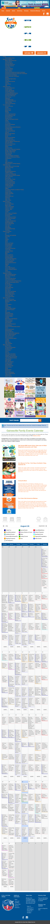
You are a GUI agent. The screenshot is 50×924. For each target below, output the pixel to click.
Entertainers (7, 215)
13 (29, 652)
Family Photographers (9, 91)
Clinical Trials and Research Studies (12, 175)
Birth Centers (8, 168)
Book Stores (7, 277)
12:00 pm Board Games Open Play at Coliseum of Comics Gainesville (4, 702)
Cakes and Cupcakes (9, 206)
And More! (29, 912)
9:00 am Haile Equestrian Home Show (4, 847)
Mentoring (7, 252)
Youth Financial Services (10, 103)
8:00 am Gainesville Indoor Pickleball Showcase (44, 626)
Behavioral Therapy (9, 167)
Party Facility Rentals (9, 223)
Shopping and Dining (7, 273)
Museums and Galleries (10, 137)
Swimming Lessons (9, 337)
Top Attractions (8, 158)
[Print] (39, 519)
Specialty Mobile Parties (10, 228)
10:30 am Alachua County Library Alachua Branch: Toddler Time (18, 639)
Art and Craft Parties (9, 204)
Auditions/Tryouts (10, 534)
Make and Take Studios (10, 133)
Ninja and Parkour (9, 320)
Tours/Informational (10, 532)
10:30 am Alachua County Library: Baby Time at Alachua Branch (25, 667)
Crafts (6, 240)
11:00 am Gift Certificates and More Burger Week (11, 807)
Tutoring (7, 82)
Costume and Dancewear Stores (12, 282)
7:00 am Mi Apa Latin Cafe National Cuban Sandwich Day (4, 788)
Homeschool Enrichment (10, 248)
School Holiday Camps (10, 58)
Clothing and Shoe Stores (10, 278)
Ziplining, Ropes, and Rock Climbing (12, 163)
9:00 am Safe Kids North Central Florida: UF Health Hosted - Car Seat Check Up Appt (31, 722)
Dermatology (7, 178)
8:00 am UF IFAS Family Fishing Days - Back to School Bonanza (44, 691)
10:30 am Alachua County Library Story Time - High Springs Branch (24, 680)
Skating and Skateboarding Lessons (12, 326)
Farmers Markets (8, 284)
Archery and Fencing (9, 299)
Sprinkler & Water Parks (10, 151)
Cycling (6, 305)
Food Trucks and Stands (10, 218)
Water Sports (8, 342)
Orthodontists (8, 191)
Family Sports (8, 307)
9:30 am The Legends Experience (4, 796)
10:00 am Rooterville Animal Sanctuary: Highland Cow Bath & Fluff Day (4, 617)
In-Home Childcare (9, 68)
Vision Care (7, 198)
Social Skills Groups (9, 99)
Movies (6, 136)
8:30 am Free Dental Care (44, 816)
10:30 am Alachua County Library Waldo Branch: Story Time (17, 680)
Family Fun (8, 530)
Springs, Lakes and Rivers (10, 150)
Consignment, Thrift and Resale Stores (13, 281)
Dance (6, 241)
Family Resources (6, 86)
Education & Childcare (7, 59)
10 (9, 652)
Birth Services (8, 170)
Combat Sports (8, 304)
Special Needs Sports (9, 329)
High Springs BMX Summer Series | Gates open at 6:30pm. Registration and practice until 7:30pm (32, 446)
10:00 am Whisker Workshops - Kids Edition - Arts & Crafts (18, 607)
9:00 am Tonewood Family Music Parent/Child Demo (11, 720)
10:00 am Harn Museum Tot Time (37, 637)
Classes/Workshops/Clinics (12, 536)
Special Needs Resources (10, 101)
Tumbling (7, 339)
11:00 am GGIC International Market (4, 689)
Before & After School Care (10, 60)
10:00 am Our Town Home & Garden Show (4, 856)
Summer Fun (8, 371)
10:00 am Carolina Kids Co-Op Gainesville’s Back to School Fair (38, 691)
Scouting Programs (9, 261)
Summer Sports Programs (10, 334)
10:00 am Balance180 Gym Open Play (4, 637)
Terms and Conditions (17, 901)
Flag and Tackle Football (10, 308)
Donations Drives (8, 348)
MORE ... (46, 587)
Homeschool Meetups (35, 10)
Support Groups (8, 102)
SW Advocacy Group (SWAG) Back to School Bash (44, 552)
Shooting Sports (8, 325)
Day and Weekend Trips (10, 115)
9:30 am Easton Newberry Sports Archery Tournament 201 (44, 769)
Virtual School (8, 84)
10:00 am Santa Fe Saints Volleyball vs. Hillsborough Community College (38, 808)
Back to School (8, 346)
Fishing (6, 120)
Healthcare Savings (9, 184)
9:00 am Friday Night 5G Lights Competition (17, 656)
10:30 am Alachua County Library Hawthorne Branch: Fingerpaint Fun (17, 770)
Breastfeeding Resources (10, 171)
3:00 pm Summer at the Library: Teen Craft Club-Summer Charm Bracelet (11, 640)
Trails (6, 161)
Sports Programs (6, 297)
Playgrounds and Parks (10, 140)
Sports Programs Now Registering (12, 333)
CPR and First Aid (9, 176)
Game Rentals (8, 219)
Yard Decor (7, 230)
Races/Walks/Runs (39, 530)
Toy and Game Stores (9, 296)
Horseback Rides (8, 128)
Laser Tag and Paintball (10, 131)
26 (22, 781)
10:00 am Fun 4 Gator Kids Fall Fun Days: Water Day (18, 787)
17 (9, 714)
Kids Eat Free (8, 288)
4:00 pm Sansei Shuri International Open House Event (11, 701)
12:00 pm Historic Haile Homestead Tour (5, 756)
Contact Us (17, 907)
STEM (6, 265)
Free (21, 538)
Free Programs (8, 247)
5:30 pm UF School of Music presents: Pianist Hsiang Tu (11, 873)
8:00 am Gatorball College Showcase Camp (44, 583)
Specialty (7, 264)
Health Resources (6, 164)
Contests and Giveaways (10, 347)
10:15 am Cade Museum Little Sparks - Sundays (4, 679)
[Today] (19, 519)
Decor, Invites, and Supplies (11, 213)
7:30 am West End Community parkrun (44, 570)
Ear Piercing (7, 283)
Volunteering (7, 271)
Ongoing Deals (8, 359)
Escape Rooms (8, 118)
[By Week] (12, 519)
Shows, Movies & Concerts (26, 532)
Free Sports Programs (9, 309)
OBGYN (6, 188)
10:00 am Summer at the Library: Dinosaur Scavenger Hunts (11, 599)
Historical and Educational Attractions (13, 127)
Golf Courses (8, 125)
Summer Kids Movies (9, 372)
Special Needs (23, 530)
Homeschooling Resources (10, 94)
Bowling (6, 111)
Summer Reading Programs (11, 269)
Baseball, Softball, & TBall (10, 300)
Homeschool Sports (9, 314)
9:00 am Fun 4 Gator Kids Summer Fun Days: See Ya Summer (18, 598)
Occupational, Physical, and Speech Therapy (14, 189)
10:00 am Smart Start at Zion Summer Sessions (11, 607)
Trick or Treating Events (10, 373)
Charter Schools (8, 61)
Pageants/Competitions (41, 536)
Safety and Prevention (9, 260)
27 (29, 781)
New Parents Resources (10, 95)
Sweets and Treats (9, 295)
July (6, 526)
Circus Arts (7, 236)
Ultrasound (7, 197)
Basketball (7, 301)
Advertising (19, 10)
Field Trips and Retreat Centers (11, 119)
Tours (6, 159)
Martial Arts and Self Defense (11, 318)
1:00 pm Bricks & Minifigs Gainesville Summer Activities (11, 627)
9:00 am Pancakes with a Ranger (31, 786)
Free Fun (7, 121)
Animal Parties (8, 202)
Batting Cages (8, 110)
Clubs (6, 237)
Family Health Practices (10, 183)
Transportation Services (10, 81)
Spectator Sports (8, 148)
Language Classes (9, 251)
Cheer (6, 303)
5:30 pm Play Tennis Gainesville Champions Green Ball (11, 882)
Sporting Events (39, 534)
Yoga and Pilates (8, 343)
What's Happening (6, 344)
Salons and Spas (8, 145)
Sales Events (38, 538)
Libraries (7, 132)
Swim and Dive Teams (9, 335)
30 (2, 843)
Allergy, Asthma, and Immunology (12, 166)
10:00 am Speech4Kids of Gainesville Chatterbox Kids (24, 797)
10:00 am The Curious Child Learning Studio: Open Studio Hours (38, 818)
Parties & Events (6, 201)
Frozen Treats (8, 286)
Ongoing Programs (10, 538)
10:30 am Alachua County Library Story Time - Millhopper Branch (18, 702)
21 (35, 714)
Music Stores (8, 290)
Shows (6, 368)
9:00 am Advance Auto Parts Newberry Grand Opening (4, 733)
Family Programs (8, 245)
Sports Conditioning (9, 331)
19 (22, 714)
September (42, 526)
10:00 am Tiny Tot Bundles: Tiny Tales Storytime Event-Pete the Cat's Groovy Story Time (18, 735)
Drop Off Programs (9, 63)
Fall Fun (7, 351)
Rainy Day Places (8, 142)
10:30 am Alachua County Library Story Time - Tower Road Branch (31, 818)
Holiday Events (24, 536)
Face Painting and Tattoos (10, 217)
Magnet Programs (9, 69)
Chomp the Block (22, 480)
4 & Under (7, 232)
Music (6, 253)
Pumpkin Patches (8, 363)
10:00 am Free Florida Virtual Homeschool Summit (38, 757)
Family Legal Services (9, 90)
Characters (7, 210)
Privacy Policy (17, 904)
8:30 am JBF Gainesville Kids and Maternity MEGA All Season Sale (4, 599)
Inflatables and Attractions (10, 221)
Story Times (7, 266)
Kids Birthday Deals (9, 222)
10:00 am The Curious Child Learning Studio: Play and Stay (11, 733)
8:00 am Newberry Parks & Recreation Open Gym (44, 616)
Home (3, 10)
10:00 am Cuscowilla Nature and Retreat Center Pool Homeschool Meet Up (11, 798)
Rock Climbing (8, 322)
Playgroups (7, 98)
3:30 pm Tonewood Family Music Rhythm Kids (11, 756)
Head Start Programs (9, 65)
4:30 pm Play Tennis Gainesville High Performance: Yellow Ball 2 (11, 831)
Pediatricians (7, 194)
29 (42, 781)
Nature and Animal (9, 254)
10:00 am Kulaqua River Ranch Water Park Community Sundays (4, 864)
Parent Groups (8, 97)
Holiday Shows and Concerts (11, 356)
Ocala (19, 7)
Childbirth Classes (9, 172)
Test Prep (7, 80)
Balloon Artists (8, 205)
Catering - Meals (8, 209)
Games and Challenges (10, 124)
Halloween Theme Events (10, 355)
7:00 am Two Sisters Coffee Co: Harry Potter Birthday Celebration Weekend (44, 562)
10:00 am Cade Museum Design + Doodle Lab (31, 598)
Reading (7, 77)
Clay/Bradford (37, 7)
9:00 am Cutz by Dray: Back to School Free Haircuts (4, 608)
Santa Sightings (8, 364)
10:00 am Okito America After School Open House (38, 616)
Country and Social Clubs (10, 114)
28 (35, 781)
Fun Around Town (6, 104)
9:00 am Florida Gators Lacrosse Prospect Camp (4, 720)
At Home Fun (8, 108)
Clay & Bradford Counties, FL (30, 910)
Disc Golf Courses (9, 116)
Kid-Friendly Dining (9, 287)
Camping (7, 112)
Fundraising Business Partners (11, 93)
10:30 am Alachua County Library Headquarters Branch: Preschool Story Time (25, 640)
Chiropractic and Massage (10, 174)
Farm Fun (7, 352)
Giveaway (26, 10)
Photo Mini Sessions (9, 361)
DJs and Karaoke (8, 214)
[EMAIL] (45, 519)
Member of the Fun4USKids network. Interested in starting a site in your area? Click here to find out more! (30, 900)
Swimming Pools (8, 153)
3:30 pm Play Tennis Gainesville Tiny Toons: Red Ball (11, 690)
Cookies (7, 211)
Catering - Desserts (9, 208)
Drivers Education (8, 244)
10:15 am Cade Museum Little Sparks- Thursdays (31, 626)
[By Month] (5, 519)
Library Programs (39, 532)
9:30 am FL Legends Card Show (4, 806)
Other (21, 534)
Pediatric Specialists (9, 193)
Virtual (6, 270)
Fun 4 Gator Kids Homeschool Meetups (28, 498)
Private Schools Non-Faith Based (12, 76)
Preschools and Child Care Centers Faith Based (15, 72)
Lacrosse (7, 317)
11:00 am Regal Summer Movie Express (11, 616)
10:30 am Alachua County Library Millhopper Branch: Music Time (24, 627)
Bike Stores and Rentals (10, 275)
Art (5, 234)
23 (2, 781)
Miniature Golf (8, 134)
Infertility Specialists (9, 185)
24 (9, 781)
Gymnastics (7, 312)
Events (43, 10)
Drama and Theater (9, 243)
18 (15, 714)
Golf (6, 311)
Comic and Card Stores (10, 279)
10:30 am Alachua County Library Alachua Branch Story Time (31, 639)
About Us (17, 905)
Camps (4, 56)
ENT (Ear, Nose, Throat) (10, 179)
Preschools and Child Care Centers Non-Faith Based (16, 73)
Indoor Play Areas (9, 129)
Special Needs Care (9, 196)
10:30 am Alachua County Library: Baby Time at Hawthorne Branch (18, 798)
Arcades (7, 107)
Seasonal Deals (8, 367)
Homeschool (7, 67)
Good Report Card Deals (10, 354)
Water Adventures (9, 162)
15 (42, 652)
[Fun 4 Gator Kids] (11, 23)
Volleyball (7, 341)
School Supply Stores (9, 292)
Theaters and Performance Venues (12, 157)
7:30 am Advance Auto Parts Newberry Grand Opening (37, 658)
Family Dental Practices (10, 181)
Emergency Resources (10, 88)
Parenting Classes (9, 257)
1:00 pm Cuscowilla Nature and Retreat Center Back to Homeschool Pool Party (11, 681)
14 (35, 652)
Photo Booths (8, 227)
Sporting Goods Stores (10, 294)
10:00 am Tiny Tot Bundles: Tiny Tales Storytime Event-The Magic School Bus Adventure (17, 668)
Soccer (6, 327)
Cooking (7, 239)
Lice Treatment (8, 187)
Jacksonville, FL (30, 908)
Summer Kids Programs (10, 267)
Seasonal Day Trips (9, 365)
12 (22, 652)
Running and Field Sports (10, 324)
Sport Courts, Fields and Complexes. (12, 149)
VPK (6, 85)
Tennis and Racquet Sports (10, 338)
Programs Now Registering (10, 258)
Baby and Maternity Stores (10, 274)
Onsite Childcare (8, 71)
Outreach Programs (9, 256)
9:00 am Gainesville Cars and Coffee (4, 665)
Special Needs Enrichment (10, 262)
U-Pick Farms (8, 374)
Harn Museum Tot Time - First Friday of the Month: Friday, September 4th (32, 463)
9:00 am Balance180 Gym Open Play (37, 597)
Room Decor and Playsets (10, 291)
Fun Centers (7, 123)
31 (9, 843)
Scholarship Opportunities (10, 78)
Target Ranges (8, 154)
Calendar (8, 10)
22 (42, 714)
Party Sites (7, 226)
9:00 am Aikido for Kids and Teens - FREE (44, 638)
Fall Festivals (8, 350)
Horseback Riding (8, 316)
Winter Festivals (8, 376)
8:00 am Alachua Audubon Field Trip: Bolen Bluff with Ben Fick (45, 808)
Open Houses (8, 360)
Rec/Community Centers (10, 144)
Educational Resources (10, 64)
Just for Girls (7, 249)
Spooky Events (8, 369)
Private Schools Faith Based (11, 75)
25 (15, 781)
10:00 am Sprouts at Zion (24, 615)
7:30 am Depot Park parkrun (44, 576)
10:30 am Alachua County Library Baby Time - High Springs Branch (31, 691)
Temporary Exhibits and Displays (12, 155)
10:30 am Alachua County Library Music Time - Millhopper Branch (24, 691)
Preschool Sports (8, 321)
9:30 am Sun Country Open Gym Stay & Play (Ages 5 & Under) (24, 599)
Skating (6, 146)
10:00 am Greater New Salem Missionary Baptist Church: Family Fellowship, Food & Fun (4, 820)
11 (15, 652)
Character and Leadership (10, 235)
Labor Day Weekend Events (11, 357)
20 (29, 714)
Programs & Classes (7, 231)
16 (2, 714)
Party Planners (8, 224)
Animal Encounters (9, 106)
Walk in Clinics (8, 200)
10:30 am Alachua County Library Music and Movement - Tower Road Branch (17, 628)
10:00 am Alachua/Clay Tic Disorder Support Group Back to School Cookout (5, 627)
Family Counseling (9, 180)
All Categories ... (10, 540)
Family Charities (8, 89)
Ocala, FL (29, 906)
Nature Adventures (9, 138)
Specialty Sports (8, 330)
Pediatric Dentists (8, 192)
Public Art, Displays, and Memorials (12, 141)
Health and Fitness (9, 313)
